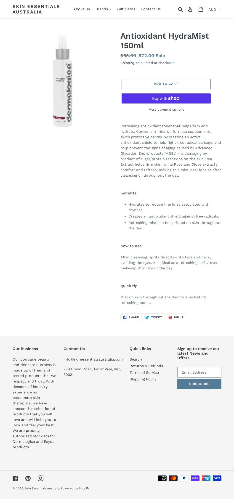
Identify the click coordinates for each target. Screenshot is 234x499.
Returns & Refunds (146, 366)
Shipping (127, 63)
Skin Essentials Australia (36, 9)
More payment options (166, 109)
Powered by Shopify (75, 488)
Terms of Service (144, 372)
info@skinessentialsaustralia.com (93, 359)
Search (136, 359)
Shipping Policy (143, 379)
